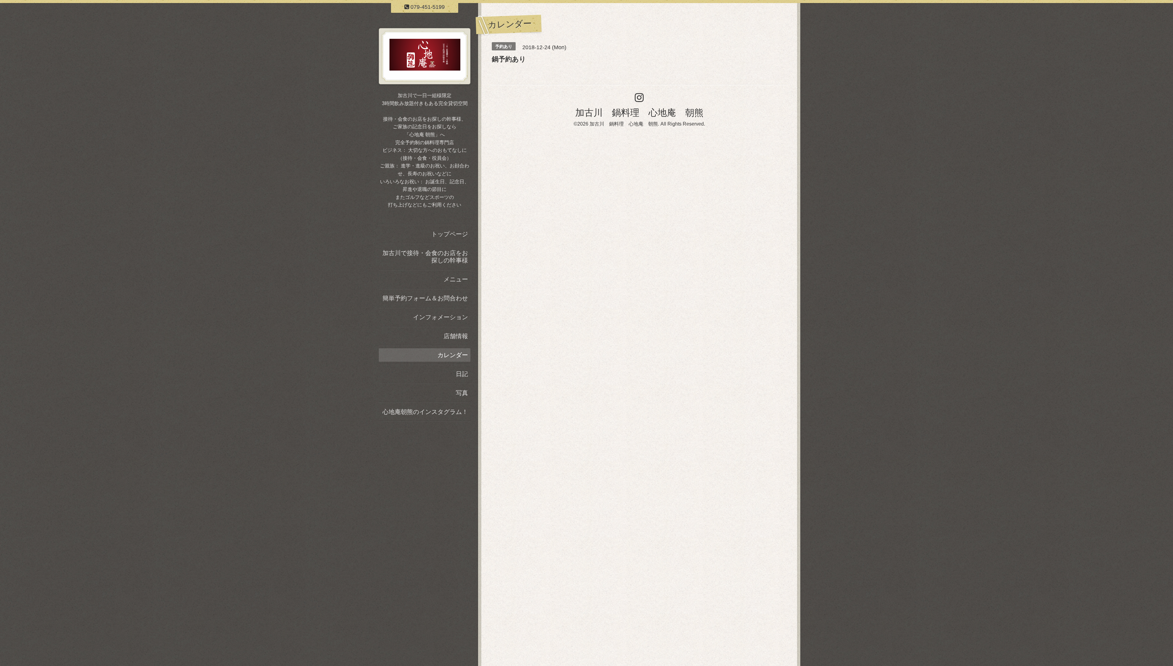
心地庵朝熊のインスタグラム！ (425, 411)
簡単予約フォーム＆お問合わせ (425, 298)
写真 (462, 393)
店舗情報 (456, 336)
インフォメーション (440, 317)
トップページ (449, 234)
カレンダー (452, 355)
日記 (462, 374)
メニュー (456, 279)
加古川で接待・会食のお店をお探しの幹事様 (425, 257)
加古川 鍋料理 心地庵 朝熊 (639, 113)
